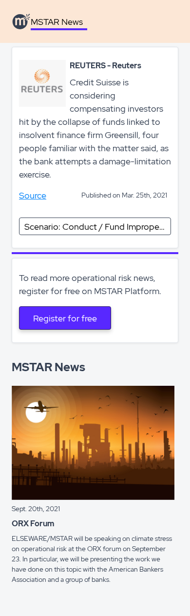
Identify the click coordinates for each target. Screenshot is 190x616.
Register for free (65, 318)
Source (32, 195)
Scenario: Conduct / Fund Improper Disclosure (97, 226)
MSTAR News (57, 21)
